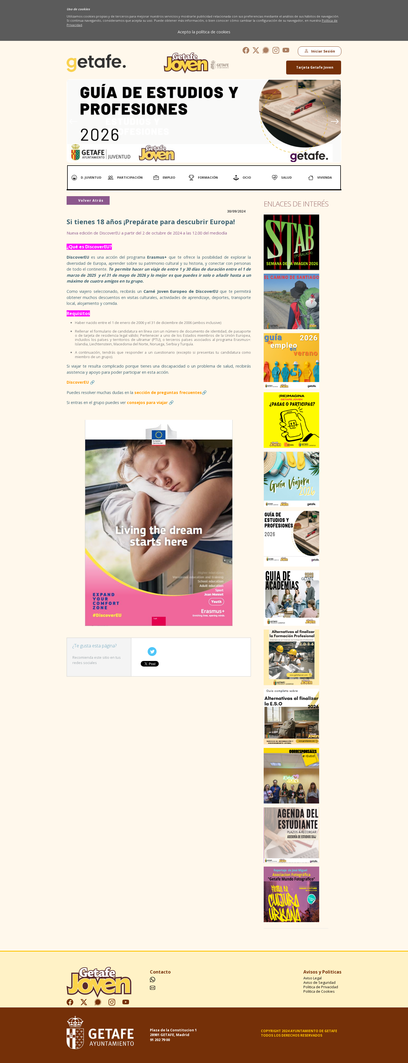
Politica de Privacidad (320, 987)
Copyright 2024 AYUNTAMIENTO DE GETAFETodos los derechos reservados (299, 1033)
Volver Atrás (90, 200)
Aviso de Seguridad (319, 982)
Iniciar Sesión (322, 51)
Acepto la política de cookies (204, 32)
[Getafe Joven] (96, 70)
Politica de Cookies (319, 991)
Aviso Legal (312, 978)
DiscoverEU (78, 382)
